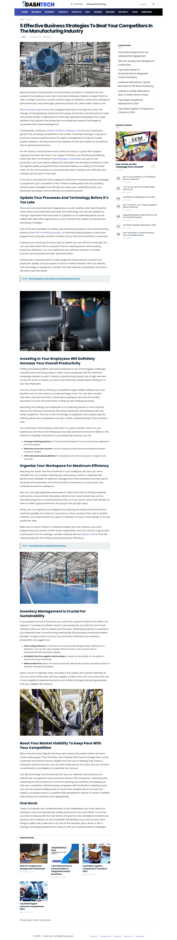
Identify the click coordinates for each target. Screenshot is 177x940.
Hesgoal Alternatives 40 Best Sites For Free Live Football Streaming (140, 216)
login (29, 920)
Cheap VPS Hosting (96, 4)
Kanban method (89, 534)
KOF (24, 37)
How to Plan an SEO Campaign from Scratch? (130, 165)
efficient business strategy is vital (64, 130)
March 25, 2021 (35, 37)
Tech (135, 12)
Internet (50, 12)
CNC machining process (47, 232)
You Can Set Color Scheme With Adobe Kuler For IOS (139, 188)
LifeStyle (77, 12)
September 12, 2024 (59, 877)
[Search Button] (154, 4)
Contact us (140, 936)
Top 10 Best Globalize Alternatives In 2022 (139, 225)
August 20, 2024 (90, 874)
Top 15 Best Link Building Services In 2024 (139, 197)
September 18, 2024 (27, 872)
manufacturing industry (36, 109)
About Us (117, 936)
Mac (87, 12)
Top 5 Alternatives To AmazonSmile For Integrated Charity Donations (61, 870)
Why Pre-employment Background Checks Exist (32, 867)
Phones (98, 12)
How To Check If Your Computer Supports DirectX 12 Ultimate (140, 206)
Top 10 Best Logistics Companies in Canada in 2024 (94, 869)
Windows (146, 12)
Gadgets (63, 12)
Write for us (128, 936)
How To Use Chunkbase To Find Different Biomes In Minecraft (139, 178)
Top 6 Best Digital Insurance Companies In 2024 (32, 906)
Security (123, 12)
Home (25, 12)
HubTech (93, 936)
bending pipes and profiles (67, 158)
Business (36, 12)
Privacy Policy (105, 936)
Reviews (110, 12)
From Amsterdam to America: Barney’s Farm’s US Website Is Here (138, 234)
